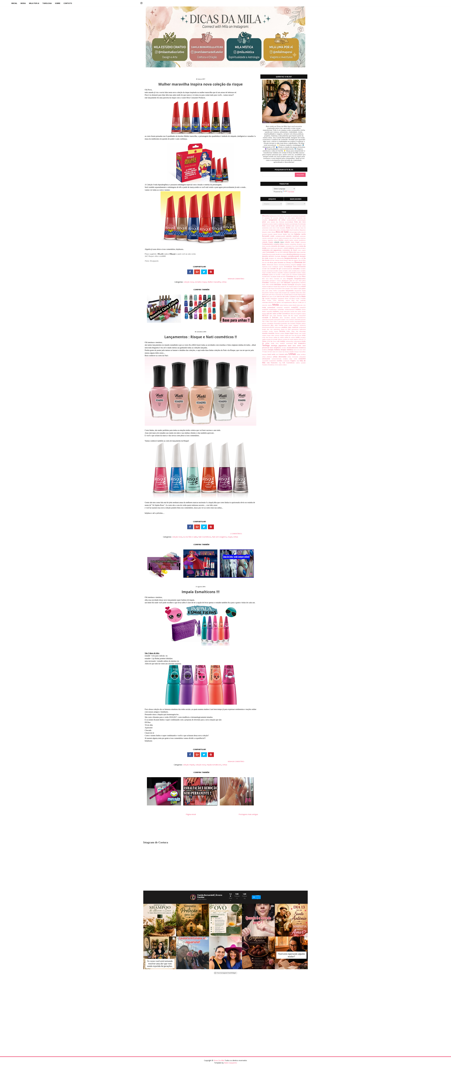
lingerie (300, 294)
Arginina (287, 224)
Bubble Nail (287, 234)
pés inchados (292, 323)
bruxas (280, 234)
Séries (264, 341)
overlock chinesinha (295, 319)
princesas (278, 327)
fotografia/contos (300, 278)
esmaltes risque (201, 282)
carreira (264, 238)
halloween (287, 282)
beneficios (296, 230)
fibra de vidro (298, 276)
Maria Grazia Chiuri (270, 300)
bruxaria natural (273, 234)
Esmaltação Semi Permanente (295, 267)
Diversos (298, 262)
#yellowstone (273, 216)
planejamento (266, 325)
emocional (282, 264)
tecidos (284, 347)
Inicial (14, 3)
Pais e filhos (266, 321)
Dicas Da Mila (219, 1060)
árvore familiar (270, 226)
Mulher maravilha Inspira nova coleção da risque (200, 84)
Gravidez (266, 282)
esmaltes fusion (278, 270)
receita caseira (274, 331)
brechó (304, 232)
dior (285, 262)
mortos (304, 309)
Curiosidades (270, 252)
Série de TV (302, 339)
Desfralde (278, 256)
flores (272, 278)
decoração (272, 254)
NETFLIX (266, 315)
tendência (265, 349)
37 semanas (266, 218)
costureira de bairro (300, 248)
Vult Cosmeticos (289, 363)
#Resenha (265, 216)
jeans (304, 288)
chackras (303, 238)
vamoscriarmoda (277, 358)
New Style (273, 315)
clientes (281, 240)
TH (263, 351)
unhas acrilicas (301, 354)
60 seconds (275, 218)
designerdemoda (291, 258)
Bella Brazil (289, 230)
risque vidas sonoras (273, 335)
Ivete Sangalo (286, 288)
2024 (282, 216)
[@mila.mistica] (193, 897)
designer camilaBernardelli (290, 256)
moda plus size (301, 305)
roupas (282, 335)
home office (266, 284)
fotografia (290, 278)
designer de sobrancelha (276, 258)
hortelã (272, 284)
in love (299, 286)
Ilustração (291, 284)
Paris (272, 321)
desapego (303, 254)
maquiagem (274, 298)
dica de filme (302, 260)
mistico (270, 305)
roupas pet (288, 335)
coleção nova (189, 282)
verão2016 (302, 359)
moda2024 (303, 307)
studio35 (283, 343)
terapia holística (287, 350)
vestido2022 (273, 360)
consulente (288, 246)
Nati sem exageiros (219, 537)
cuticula (286, 252)
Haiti (282, 282)
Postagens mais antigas (248, 814)
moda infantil (293, 305)
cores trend (270, 248)
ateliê (277, 226)
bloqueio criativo (267, 232)
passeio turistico (290, 321)
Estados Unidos (301, 272)
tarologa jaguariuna (279, 345)
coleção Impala (188, 765)
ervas (270, 266)
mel (275, 302)
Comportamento (268, 244)
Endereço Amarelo (291, 264)
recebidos (265, 331)
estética (271, 274)
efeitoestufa (270, 264)
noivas (296, 315)
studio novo (275, 343)
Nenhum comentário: (236, 279)
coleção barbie (289, 240)
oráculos (294, 317)
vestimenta (286, 360)
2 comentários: (236, 534)
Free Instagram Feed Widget (226, 973)
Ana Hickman (280, 222)
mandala (267, 298)
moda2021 (287, 307)
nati (277, 313)
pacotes (303, 319)
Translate (290, 192)
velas (291, 358)
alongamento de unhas (278, 220)
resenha (265, 333)
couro (300, 250)
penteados (284, 323)
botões (299, 232)
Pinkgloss (299, 323)
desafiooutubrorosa (293, 254)
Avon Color (276, 228)
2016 (278, 216)
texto (304, 349)
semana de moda (288, 339)
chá (290, 238)
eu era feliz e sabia (190, 537)
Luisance (293, 296)
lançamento (290, 290)
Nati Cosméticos (204, 537)
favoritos (283, 276)
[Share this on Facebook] (190, 271)
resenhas (271, 333)
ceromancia (285, 238)
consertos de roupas (278, 246)
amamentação (301, 220)
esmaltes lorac (296, 270)
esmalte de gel (276, 268)
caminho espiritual (293, 236)
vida (298, 360)
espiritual (286, 272)
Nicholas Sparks (282, 315)
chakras (265, 240)
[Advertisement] (213, 995)
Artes (264, 226)
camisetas (303, 236)
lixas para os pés (271, 296)
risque (287, 333)
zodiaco (284, 364)
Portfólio (281, 325)
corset (286, 248)
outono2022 (277, 319)
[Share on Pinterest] (211, 271)
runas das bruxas (267, 337)
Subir (445, 1072)
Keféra (275, 290)
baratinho (283, 228)
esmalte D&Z (266, 268)
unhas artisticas (267, 356)
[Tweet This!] (204, 271)
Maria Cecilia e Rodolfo (299, 298)
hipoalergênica (295, 282)
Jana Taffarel (294, 288)
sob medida (281, 341)
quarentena (277, 329)
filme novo (266, 278)
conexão (268, 246)
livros (264, 296)
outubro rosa (285, 319)
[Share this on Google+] (197, 271)
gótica (304, 280)
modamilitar (281, 309)
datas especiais (301, 252)
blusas (274, 232)
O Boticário (275, 317)
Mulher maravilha (214, 282)
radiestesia (302, 329)
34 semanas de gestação (298, 216)
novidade (266, 317)
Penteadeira (277, 323)
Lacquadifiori (282, 290)
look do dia (281, 296)
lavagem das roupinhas (289, 292)
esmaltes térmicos (272, 272)
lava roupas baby (277, 292)
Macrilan (299, 296)
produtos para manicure (290, 327)
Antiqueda (265, 224)
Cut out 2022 (279, 252)
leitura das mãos (301, 292)
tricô (277, 354)
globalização (285, 280)
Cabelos (297, 234)
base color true (296, 228)
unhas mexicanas (293, 356)
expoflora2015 (301, 274)
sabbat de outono (289, 337)
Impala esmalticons (214, 765)
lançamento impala (300, 290)
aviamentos (265, 228)
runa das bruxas (296, 335)
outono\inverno (301, 317)
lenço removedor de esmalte (280, 294)
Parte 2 (276, 321)
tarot (290, 345)
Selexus (280, 339)
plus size (275, 325)
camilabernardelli (280, 236)
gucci (279, 282)
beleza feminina (281, 230)
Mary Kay (296, 300)
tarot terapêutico (276, 348)
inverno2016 (278, 288)
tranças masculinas (300, 351)
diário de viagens (293, 260)
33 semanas (287, 216)
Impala (304, 284)
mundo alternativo (285, 311)
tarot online (298, 345)
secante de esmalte (272, 339)
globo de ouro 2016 (295, 280)
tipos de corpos (278, 351)
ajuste (293, 218)
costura (291, 248)
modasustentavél (290, 309)
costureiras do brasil (290, 250)
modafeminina (273, 309)
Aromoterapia (302, 224)
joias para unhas (267, 290)
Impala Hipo (276, 286)
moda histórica (284, 305)
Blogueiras (303, 230)
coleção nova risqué (292, 242)
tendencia (302, 348)
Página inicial (191, 814)
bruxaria (265, 234)
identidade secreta (280, 284)
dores (264, 265)
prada (286, 325)
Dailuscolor (293, 252)
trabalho (291, 351)
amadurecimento (292, 220)
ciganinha (271, 240)
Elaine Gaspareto (230, 1063)
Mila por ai (296, 302)
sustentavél (290, 343)
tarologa (47, 3)
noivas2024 (302, 315)
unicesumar (267, 359)
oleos (282, 317)
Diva (292, 262)
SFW (268, 341)
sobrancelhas (290, 341)
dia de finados (284, 260)
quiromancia (295, 329)
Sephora (296, 339)
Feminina (290, 276)
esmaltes (296, 268)
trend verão (271, 354)
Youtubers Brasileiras (268, 364)
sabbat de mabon (278, 337)
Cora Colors (295, 246)
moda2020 (280, 307)
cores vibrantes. (279, 248)
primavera (303, 325)
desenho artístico (268, 256)
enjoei (304, 264)
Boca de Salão (282, 232)
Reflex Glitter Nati (292, 331)
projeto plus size (268, 329)
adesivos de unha (285, 218)
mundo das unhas (296, 311)
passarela (281, 321)
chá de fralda (296, 238)
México (279, 302)
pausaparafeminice (300, 321)
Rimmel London (280, 333)
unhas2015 (302, 356)
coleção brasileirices (300, 240)
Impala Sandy (293, 286)
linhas (304, 294)
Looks (287, 296)
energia (299, 265)
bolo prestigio (293, 232)
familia (279, 276)
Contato (68, 3)
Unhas (224, 282)
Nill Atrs (291, 315)
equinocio (265, 266)
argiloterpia (281, 224)
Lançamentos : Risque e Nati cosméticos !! (200, 336)
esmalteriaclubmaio (287, 268)
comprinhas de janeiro (296, 244)
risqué (230, 537)
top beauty (286, 351)
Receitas (283, 331)
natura (304, 313)
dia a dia (301, 258)
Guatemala (273, 282)
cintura (276, 240)
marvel (289, 300)
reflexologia (302, 331)
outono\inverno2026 (268, 319)
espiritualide (292, 272)
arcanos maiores (273, 224)
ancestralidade (289, 222)
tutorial (281, 354)
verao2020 (265, 360)
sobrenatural (297, 341)
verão (296, 358)
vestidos (280, 361)
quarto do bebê (286, 329)
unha (286, 354)
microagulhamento (287, 302)
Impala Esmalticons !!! (201, 591)
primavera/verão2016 (268, 327)
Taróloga (266, 345)
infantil (303, 286)
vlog (280, 362)
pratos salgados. (294, 325)
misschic (265, 305)
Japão (300, 288)
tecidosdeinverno (293, 348)
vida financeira (273, 363)
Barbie (288, 228)
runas (304, 335)
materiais (303, 300)
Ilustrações (298, 284)
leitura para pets (267, 294)
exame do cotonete (291, 274)
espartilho (280, 272)
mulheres (276, 311)
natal (274, 313)
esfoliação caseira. (278, 266)
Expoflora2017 (266, 276)
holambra (303, 282)
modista (298, 309)
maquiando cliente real (285, 298)
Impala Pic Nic (284, 286)
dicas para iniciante (277, 262)
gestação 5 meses (276, 280)
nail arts (269, 313)
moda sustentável (269, 307)
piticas (304, 323)
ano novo (302, 222)
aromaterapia (294, 224)
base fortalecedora (271, 230)
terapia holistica (274, 350)
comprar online (279, 244)
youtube (303, 362)
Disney (289, 262)
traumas (264, 354)
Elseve (276, 264)
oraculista (287, 317)
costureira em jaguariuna (272, 250)
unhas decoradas (280, 357)
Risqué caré (298, 333)
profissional (302, 327)
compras (287, 244)
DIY (304, 262)
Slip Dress (273, 341)
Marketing (282, 300)
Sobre (57, 3)
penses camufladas (268, 323)
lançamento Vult (267, 292)
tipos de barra (268, 351)
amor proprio (271, 222)
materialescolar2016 (268, 302)
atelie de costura (285, 226)
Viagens (293, 361)
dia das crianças (275, 260)
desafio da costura (281, 254)
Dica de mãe (266, 262)
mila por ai (34, 3)
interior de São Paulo (268, 288)
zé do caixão (278, 364)
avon (271, 228)
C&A (292, 234)
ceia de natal (278, 238)
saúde (297, 337)
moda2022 (295, 307)
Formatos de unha (280, 278)
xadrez (298, 362)
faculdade (274, 276)
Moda (23, 3)
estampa (265, 274)
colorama (303, 242)
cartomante (270, 238)
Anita (296, 222)
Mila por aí (302, 302)
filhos (304, 276)
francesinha (266, 280)
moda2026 (265, 309)
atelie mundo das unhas (298, 226)
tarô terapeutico (300, 343)
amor (264, 222)
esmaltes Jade (287, 270)
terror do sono (298, 349)
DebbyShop (265, 254)
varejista (286, 358)
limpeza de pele (293, 294)
